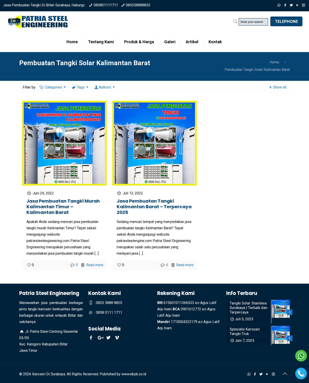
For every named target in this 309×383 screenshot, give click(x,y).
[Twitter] (291, 5)
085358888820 (138, 5)
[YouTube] (297, 5)
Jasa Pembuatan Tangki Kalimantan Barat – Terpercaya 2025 (154, 206)
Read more (94, 265)
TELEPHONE (286, 21)
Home (274, 62)
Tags (81, 87)
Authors (105, 87)
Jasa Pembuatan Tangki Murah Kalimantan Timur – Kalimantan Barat (63, 206)
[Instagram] (303, 5)
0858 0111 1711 (109, 312)
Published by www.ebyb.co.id (123, 374)
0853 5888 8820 (109, 303)
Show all (279, 87)
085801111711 (106, 5)
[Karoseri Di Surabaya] (38, 21)
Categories (53, 87)
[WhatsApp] (279, 5)
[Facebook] (285, 5)
